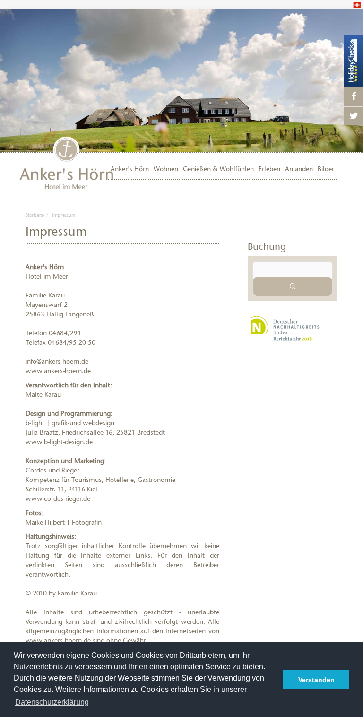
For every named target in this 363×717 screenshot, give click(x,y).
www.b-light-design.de (59, 442)
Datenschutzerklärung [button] (52, 702)
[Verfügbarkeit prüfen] (292, 286)
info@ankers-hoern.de (57, 362)
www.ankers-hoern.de (58, 371)
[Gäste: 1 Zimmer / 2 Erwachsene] (292, 269)
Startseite (35, 215)
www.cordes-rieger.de (58, 499)
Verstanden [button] (316, 679)
